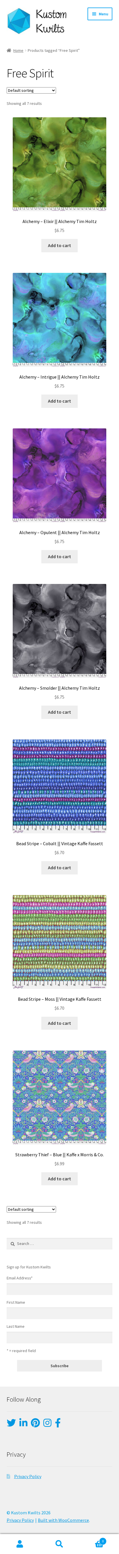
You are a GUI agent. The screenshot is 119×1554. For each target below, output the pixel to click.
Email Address (20, 1278)
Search (59, 1544)
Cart (91, 1539)
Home (18, 50)
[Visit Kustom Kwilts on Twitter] (11, 1424)
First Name (16, 1302)
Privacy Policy (27, 1476)
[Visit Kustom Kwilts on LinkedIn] (23, 1424)
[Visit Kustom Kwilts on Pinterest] (35, 1424)
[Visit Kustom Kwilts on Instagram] (47, 1424)
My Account (20, 1544)
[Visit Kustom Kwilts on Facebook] (58, 1424)
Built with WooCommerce (63, 1520)
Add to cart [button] (59, 245)
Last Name (16, 1326)
